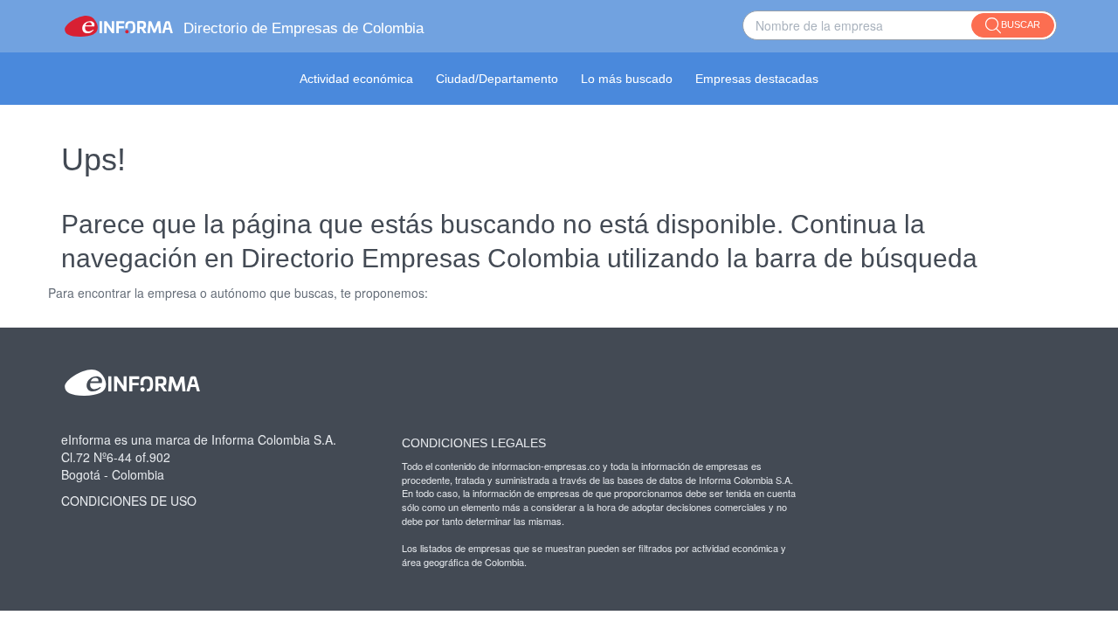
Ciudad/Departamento (497, 79)
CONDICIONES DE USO (129, 500)
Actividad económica (356, 79)
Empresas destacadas (756, 79)
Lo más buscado (627, 79)
